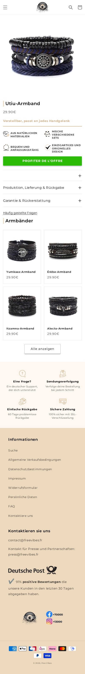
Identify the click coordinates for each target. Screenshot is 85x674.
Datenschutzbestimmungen (30, 469)
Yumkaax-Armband (21, 271)
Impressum (17, 478)
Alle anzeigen (42, 349)
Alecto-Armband (59, 328)
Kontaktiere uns (20, 516)
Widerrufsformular (23, 488)
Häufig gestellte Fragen (20, 213)
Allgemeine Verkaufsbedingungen (34, 460)
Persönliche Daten (22, 497)
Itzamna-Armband (20, 328)
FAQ (11, 506)
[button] (5, 7)
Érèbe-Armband (59, 271)
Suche (13, 450)
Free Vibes (46, 663)
